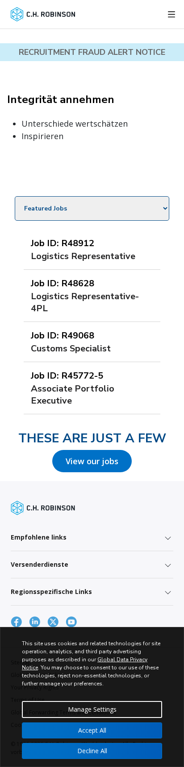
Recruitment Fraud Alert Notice (92, 52)
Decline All (92, 750)
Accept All (92, 730)
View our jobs (92, 461)
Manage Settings (92, 709)
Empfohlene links (39, 537)
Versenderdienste (39, 564)
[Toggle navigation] (171, 14)
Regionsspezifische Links (51, 591)
